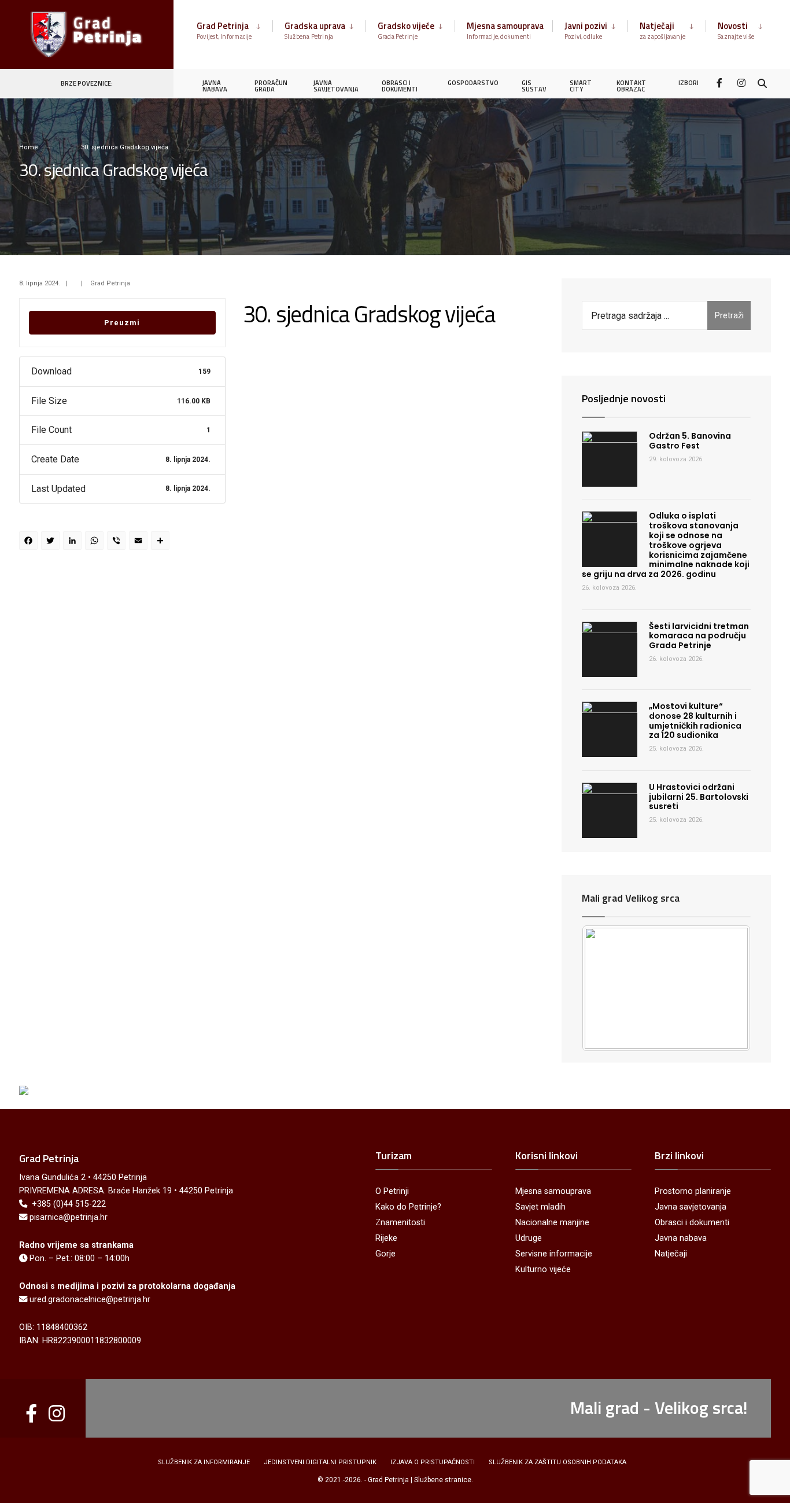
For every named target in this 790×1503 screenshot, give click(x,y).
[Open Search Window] (762, 82)
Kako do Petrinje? (408, 1207)
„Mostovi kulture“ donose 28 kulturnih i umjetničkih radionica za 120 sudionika (695, 720)
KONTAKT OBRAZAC (631, 86)
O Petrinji (392, 1191)
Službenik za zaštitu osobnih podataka (557, 1462)
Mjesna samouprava (505, 30)
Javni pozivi (585, 30)
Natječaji (663, 30)
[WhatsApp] (96, 542)
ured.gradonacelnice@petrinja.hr (89, 1299)
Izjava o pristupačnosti (432, 1462)
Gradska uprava (315, 30)
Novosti (736, 30)
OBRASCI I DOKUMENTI (400, 86)
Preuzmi (122, 322)
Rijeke (386, 1238)
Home (28, 147)
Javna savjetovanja (690, 1207)
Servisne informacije (553, 1254)
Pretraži (729, 315)
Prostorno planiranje (693, 1191)
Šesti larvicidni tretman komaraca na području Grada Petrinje (699, 636)
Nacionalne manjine (552, 1223)
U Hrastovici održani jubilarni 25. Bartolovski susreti (698, 797)
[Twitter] (52, 542)
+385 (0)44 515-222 (69, 1204)
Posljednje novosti (624, 398)
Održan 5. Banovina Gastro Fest (690, 440)
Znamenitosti (400, 1223)
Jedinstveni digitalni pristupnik (320, 1462)
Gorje (385, 1254)
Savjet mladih (540, 1207)
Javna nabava (681, 1238)
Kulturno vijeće (543, 1269)
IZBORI (688, 82)
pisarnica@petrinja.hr (68, 1217)
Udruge (528, 1238)
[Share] (162, 542)
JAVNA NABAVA (214, 86)
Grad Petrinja (224, 30)
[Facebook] (720, 82)
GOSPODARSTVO (473, 82)
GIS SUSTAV (534, 86)
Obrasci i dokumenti (692, 1223)
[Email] (140, 542)
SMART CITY (581, 86)
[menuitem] (234, 28)
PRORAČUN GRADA (270, 86)
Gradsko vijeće (406, 30)
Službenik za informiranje (204, 1462)
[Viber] (118, 542)
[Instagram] (741, 82)
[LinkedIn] (74, 542)
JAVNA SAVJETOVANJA (336, 86)
